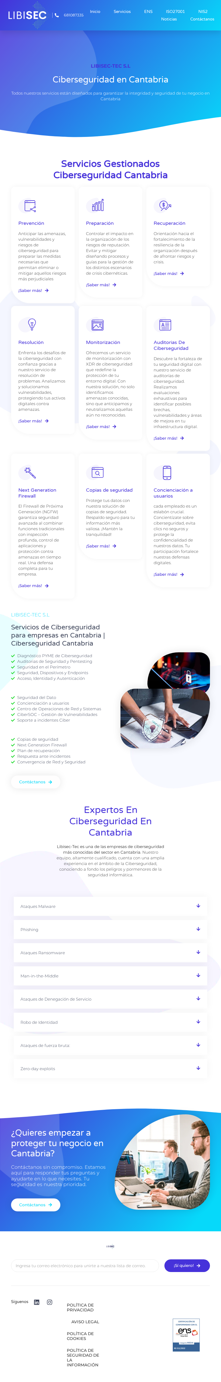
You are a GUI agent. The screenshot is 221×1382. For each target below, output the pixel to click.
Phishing (29, 929)
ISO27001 (175, 11)
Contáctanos (202, 19)
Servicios (122, 11)
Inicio (95, 11)
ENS (148, 11)
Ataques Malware (38, 906)
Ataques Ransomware (42, 952)
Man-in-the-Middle (39, 975)
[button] (110, 906)
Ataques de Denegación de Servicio (55, 999)
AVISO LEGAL (85, 1321)
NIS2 (203, 11)
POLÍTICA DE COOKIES (80, 1336)
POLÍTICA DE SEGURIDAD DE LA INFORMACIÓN (83, 1357)
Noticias (169, 19)
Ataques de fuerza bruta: (45, 1045)
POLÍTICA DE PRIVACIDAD (80, 1307)
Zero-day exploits (37, 1068)
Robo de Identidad (39, 1022)
